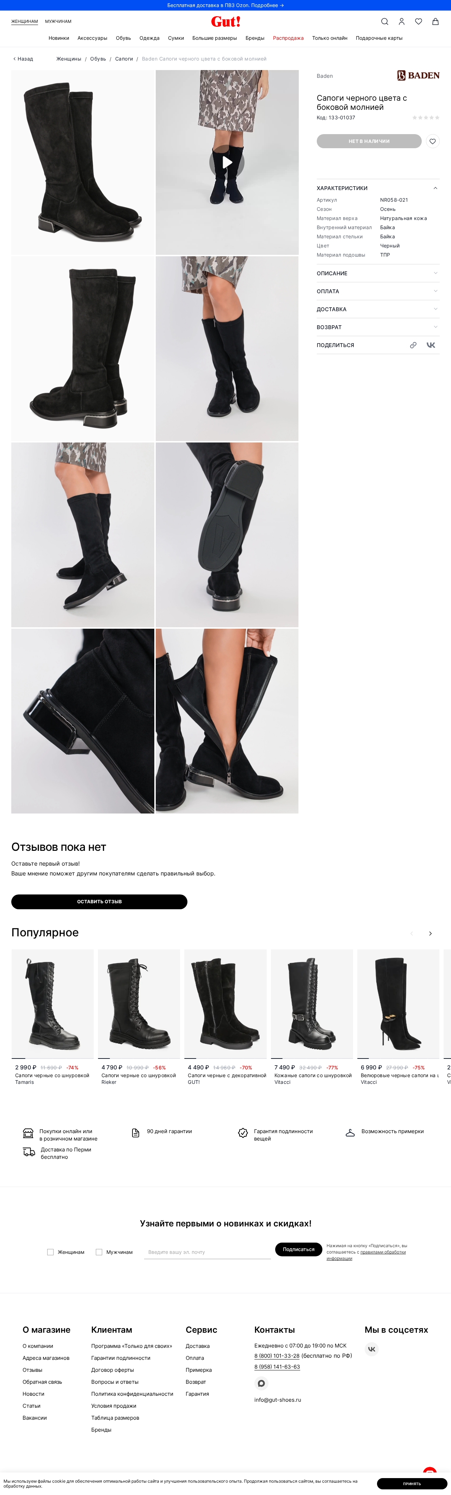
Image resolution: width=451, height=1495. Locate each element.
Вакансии (35, 1417)
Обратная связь (42, 1381)
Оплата (328, 291)
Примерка (199, 1370)
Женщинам (24, 21)
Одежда (150, 38)
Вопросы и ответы (114, 1381)
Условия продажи (113, 1405)
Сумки (176, 38)
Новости (33, 1393)
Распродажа (288, 38)
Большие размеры (214, 38)
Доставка (332, 309)
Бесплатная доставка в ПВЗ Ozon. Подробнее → (225, 5)
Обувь (123, 38)
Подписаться (299, 1249)
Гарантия (197, 1393)
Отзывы (32, 1370)
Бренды (255, 38)
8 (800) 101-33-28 (276, 1355)
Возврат (329, 327)
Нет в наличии (369, 141)
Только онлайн (329, 38)
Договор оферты (112, 1370)
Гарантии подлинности (120, 1358)
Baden (325, 76)
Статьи (32, 1405)
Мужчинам (58, 21)
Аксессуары (92, 38)
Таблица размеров (115, 1417)
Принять (412, 1484)
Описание (332, 273)
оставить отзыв (99, 901)
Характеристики (342, 188)
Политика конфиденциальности (132, 1393)
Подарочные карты (379, 38)
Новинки (59, 38)
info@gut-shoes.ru (277, 1399)
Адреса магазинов (46, 1358)
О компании (38, 1346)
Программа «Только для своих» (131, 1346)
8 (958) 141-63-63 (277, 1366)
